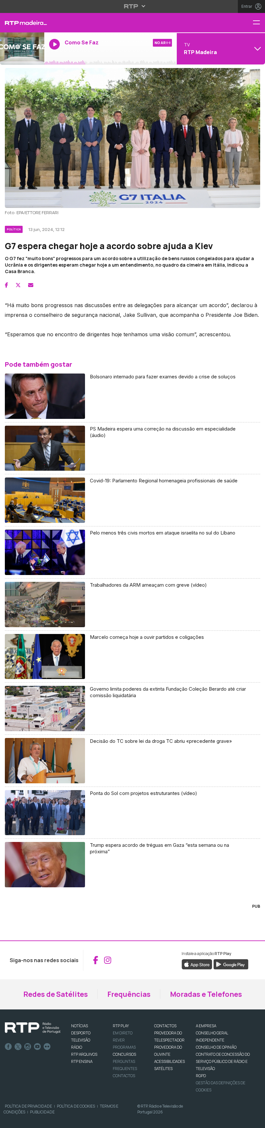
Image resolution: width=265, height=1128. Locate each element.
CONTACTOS (165, 1026)
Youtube (37, 1046)
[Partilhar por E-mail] (30, 285)
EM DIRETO (122, 1033)
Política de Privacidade (28, 1106)
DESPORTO (80, 1033)
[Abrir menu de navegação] (259, 23)
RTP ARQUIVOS (84, 1054)
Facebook (8, 1046)
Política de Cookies (76, 1106)
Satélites (163, 1068)
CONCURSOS (124, 1054)
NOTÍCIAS (79, 1026)
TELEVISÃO (80, 1040)
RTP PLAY (121, 1026)
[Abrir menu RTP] (132, 6)
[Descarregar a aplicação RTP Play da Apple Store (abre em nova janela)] (197, 963)
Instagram (27, 1046)
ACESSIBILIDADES (169, 1061)
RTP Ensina (81, 1061)
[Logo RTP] (32, 1027)
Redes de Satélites (55, 994)
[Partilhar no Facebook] (6, 285)
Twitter (18, 1046)
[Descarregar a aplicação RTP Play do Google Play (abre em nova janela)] (231, 963)
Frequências (129, 994)
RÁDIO (76, 1047)
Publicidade (42, 1112)
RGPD (201, 1075)
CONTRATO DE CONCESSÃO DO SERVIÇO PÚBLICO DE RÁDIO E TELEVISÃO (223, 1061)
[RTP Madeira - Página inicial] (22, 22)
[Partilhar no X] (18, 285)
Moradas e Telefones (206, 994)
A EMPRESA (206, 1026)
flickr (47, 1046)
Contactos (124, 1075)
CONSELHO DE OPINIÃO (216, 1047)
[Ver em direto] (22, 48)
